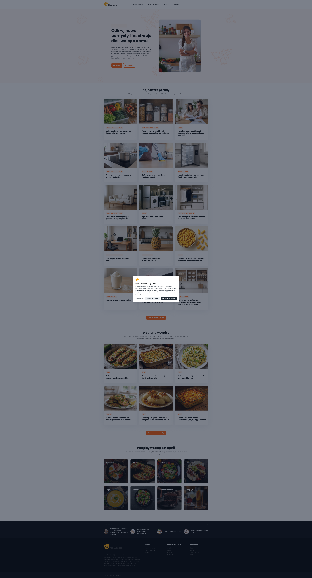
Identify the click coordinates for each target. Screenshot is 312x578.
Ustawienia (139, 298)
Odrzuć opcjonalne (152, 298)
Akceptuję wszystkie (168, 298)
